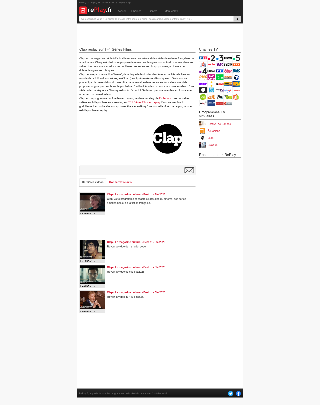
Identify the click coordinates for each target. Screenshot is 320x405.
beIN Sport (220, 90)
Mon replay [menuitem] (171, 11)
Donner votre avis (120, 182)
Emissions (165, 98)
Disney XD (228, 97)
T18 (236, 77)
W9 (220, 64)
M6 (203, 64)
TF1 (203, 58)
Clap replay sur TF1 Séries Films (105, 49)
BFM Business (236, 84)
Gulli (203, 97)
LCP (211, 103)
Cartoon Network (220, 97)
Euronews (203, 90)
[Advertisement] (160, 33)
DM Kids (236, 97)
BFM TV (228, 84)
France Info (211, 84)
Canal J (211, 97)
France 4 (203, 71)
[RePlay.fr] (97, 10)
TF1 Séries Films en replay (144, 102)
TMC (228, 64)
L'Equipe (236, 90)
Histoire (228, 103)
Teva (220, 77)
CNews (220, 84)
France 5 (236, 58)
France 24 (211, 90)
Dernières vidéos (93, 182)
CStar (211, 71)
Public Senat (220, 103)
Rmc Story (203, 77)
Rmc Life (211, 77)
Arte (211, 64)
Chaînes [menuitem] (136, 11)
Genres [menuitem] (153, 11)
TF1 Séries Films (220, 71)
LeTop (203, 103)
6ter (228, 71)
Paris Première (228, 77)
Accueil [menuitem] (122, 11)
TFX (236, 64)
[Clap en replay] (168, 139)
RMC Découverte (236, 71)
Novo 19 (203, 84)
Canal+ (228, 58)
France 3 (220, 58)
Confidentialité (159, 393)
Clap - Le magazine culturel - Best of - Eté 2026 (136, 194)
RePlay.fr (83, 393)
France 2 (211, 58)
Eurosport (228, 90)
